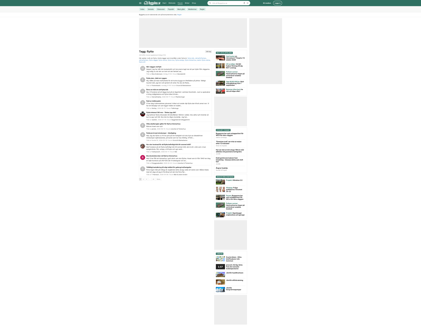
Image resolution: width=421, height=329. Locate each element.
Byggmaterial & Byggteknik (181, 120)
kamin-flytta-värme (203, 60)
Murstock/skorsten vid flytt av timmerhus (161, 156)
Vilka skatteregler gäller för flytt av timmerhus (163, 124)
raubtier (154, 120)
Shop (194, 3)
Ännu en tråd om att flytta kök (157, 90)
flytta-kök (191, 58)
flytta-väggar (153, 60)
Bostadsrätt (181, 74)
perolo (154, 129)
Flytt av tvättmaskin (153, 101)
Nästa (158, 179)
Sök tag (208, 51)
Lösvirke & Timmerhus (178, 129)
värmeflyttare (143, 60)
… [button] (149, 179)
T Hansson (155, 174)
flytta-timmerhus (190, 60)
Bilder (187, 3)
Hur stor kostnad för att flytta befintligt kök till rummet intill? (168, 144)
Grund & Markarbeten (183, 85)
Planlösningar (180, 97)
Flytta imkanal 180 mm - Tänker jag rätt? (161, 112)
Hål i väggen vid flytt (153, 67)
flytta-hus (171, 60)
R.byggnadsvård (157, 163)
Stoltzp (154, 108)
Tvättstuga (174, 108)
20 (153, 179)
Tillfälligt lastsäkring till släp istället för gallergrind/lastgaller (168, 167)
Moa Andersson (157, 74)
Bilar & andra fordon (180, 174)
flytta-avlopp (179, 60)
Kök (176, 152)
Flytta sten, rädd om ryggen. (156, 78)
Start (164, 3)
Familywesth (156, 152)
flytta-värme (163, 60)
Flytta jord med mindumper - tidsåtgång (161, 133)
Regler (179, 14)
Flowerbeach (156, 85)
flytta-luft (142, 62)
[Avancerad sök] (247, 3)
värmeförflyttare (200, 58)
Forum (180, 3)
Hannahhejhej (156, 97)
